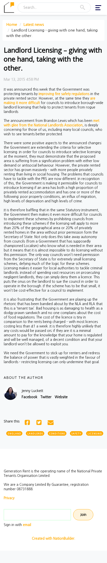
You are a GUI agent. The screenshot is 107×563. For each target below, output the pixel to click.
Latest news (33, 24)
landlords (35, 433)
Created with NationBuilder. (53, 538)
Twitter (46, 397)
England (14, 433)
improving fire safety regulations (64, 94)
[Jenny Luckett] (10, 393)
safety (76, 433)
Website (61, 397)
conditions (57, 433)
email (27, 525)
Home (11, 24)
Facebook (29, 397)
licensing (95, 433)
